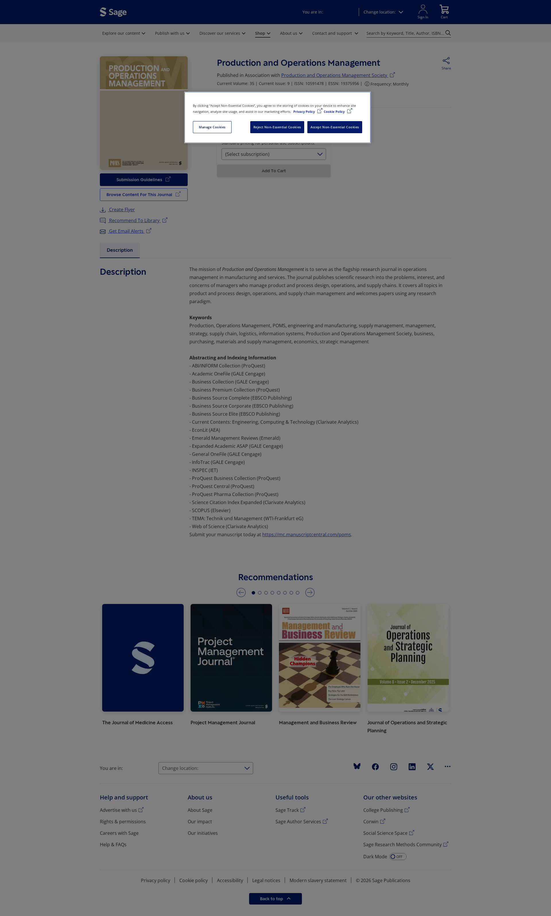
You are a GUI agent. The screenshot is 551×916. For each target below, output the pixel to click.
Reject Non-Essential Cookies (277, 127)
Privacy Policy (304, 111)
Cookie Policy (335, 111)
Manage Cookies (212, 127)
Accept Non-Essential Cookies (335, 127)
